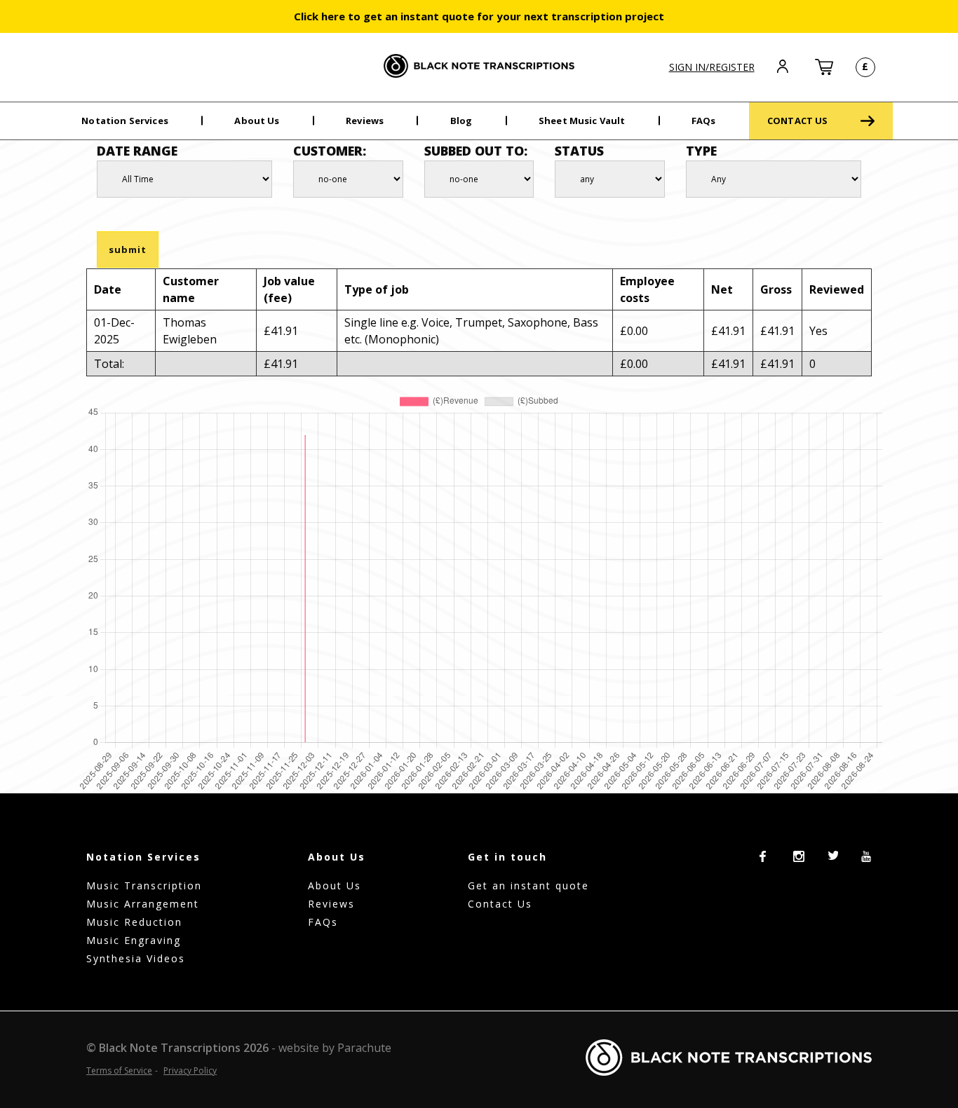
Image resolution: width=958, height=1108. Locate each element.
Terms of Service (119, 1070)
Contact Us (500, 903)
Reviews (365, 120)
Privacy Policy (190, 1070)
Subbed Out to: (475, 150)
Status (579, 150)
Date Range (137, 150)
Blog (461, 120)
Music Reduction (134, 922)
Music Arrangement (142, 903)
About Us (256, 120)
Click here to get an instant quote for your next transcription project (479, 16)
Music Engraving (133, 940)
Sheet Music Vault (582, 120)
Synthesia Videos (135, 958)
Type (701, 150)
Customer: (329, 150)
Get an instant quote (528, 885)
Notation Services (124, 120)
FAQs (703, 120)
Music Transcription (144, 885)
